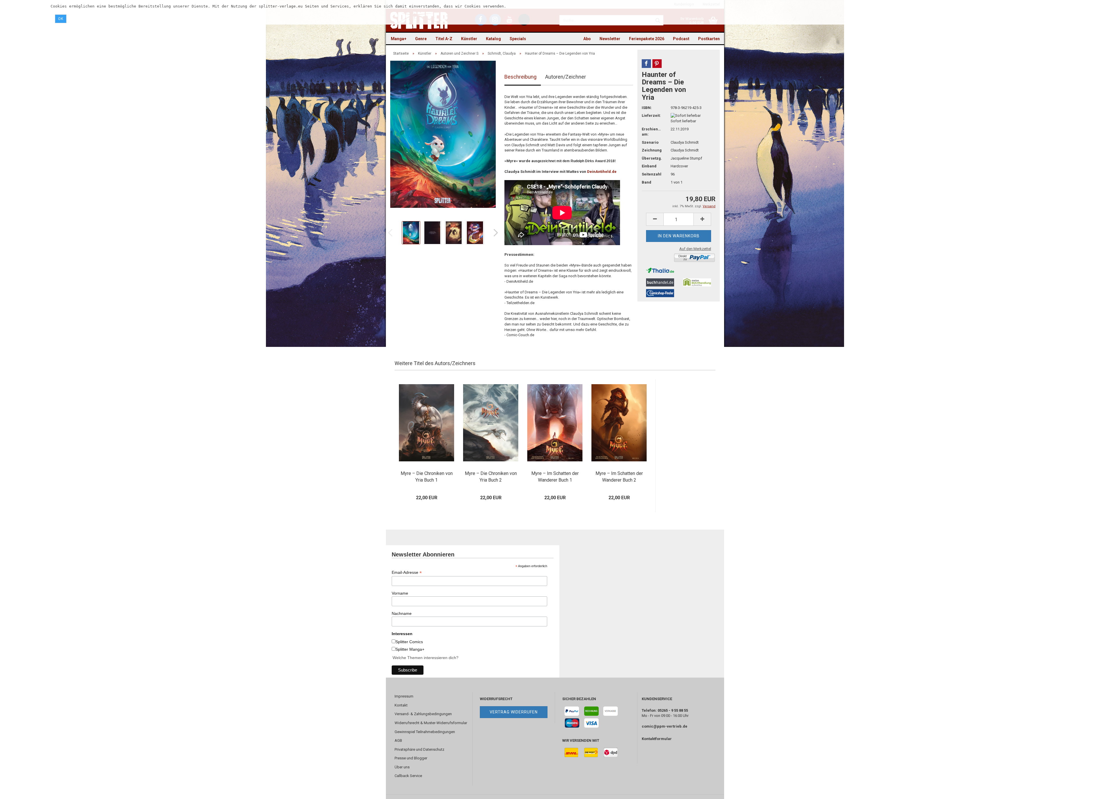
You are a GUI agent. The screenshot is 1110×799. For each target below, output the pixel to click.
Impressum (404, 696)
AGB (398, 740)
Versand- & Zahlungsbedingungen (423, 714)
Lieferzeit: (651, 115)
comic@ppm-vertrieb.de (664, 726)
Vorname (400, 593)
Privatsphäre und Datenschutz (419, 749)
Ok (60, 19)
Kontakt (401, 705)
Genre (421, 38)
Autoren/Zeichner (565, 77)
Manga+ (398, 38)
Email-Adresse (407, 572)
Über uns (402, 767)
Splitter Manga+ (409, 649)
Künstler (469, 38)
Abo (587, 38)
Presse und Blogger (411, 758)
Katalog (493, 38)
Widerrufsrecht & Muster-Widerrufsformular (431, 723)
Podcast (681, 38)
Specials (518, 38)
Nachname (402, 613)
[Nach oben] (1094, 790)
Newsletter (610, 38)
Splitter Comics (409, 641)
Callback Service (408, 776)
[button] (646, 63)
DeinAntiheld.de (602, 171)
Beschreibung (520, 77)
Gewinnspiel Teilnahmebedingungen (425, 732)
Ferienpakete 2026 (646, 38)
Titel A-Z (443, 38)
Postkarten (709, 38)
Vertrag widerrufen (514, 712)
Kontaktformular (657, 739)
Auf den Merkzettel (695, 249)
